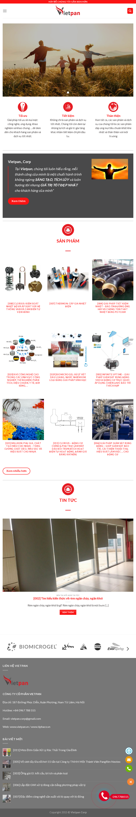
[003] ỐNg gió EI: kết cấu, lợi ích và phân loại (40, 773)
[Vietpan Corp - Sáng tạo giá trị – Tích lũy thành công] (68, 11)
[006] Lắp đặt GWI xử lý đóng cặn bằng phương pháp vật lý (49, 785)
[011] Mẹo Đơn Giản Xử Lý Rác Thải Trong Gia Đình (45, 750)
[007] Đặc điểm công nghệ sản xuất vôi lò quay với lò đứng (48, 796)
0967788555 (121, 796)
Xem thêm (68, 612)
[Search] (130, 11)
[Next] (133, 294)
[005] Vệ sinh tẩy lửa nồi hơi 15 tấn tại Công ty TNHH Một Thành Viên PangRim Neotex (66, 761)
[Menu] (5, 11)
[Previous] (2, 294)
